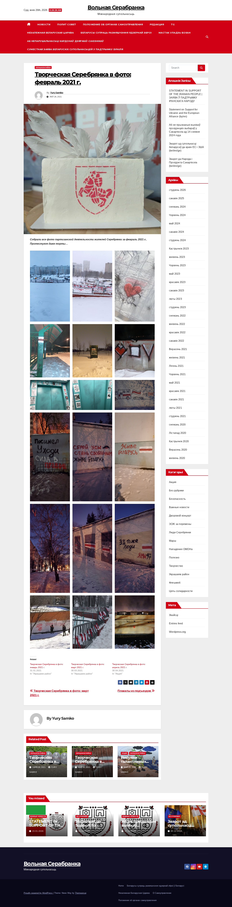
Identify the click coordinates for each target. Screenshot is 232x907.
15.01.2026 (38, 831)
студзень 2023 (177, 307)
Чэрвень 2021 (177, 374)
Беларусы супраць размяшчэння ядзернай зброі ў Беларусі (155, 886)
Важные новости (179, 507)
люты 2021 (175, 407)
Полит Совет (66, 24)
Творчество (176, 566)
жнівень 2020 (177, 458)
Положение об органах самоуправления (113, 24)
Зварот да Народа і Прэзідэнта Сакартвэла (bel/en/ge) (183, 162)
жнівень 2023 (177, 257)
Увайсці (173, 615)
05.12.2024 (176, 831)
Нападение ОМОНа (181, 549)
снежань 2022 (177, 315)
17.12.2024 (130, 831)
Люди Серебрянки (180, 532)
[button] (207, 37)
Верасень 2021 (178, 349)
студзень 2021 (177, 416)
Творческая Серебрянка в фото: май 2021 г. (91, 761)
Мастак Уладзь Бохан (175, 32)
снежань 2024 (177, 206)
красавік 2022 (177, 332)
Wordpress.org (177, 631)
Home (121, 886)
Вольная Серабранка (116, 7)
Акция (124, 753)
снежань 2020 (177, 424)
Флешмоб (174, 582)
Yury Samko (56, 92)
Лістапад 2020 (177, 433)
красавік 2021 (177, 391)
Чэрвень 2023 (177, 265)
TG (173, 24)
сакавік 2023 (176, 290)
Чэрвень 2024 (177, 215)
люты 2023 (175, 299)
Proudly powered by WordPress (38, 893)
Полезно (174, 557)
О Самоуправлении (162, 893)
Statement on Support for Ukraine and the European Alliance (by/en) (184, 113)
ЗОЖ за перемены (180, 524)
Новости (44, 24)
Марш (172, 540)
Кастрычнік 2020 (179, 441)
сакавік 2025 (176, 198)
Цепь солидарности (181, 591)
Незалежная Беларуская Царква (50, 32)
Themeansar (80, 893)
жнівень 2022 (177, 324)
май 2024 (174, 223)
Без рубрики (176, 490)
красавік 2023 (177, 282)
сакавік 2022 (176, 340)
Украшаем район (43, 67)
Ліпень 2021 (176, 366)
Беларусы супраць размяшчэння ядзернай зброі (116, 32)
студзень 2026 (177, 190)
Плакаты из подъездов (135, 690)
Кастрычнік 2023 (179, 248)
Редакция (157, 24)
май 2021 (174, 382)
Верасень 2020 (178, 449)
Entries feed (176, 623)
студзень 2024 (177, 240)
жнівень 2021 (177, 357)
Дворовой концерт (180, 515)
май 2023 (174, 273)
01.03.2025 (84, 831)
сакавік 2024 (176, 232)
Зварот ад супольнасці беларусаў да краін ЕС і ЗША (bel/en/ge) (186, 147)
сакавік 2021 (176, 399)
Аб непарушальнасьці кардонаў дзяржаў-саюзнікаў (65, 41)
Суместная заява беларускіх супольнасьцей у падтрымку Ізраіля (75, 49)
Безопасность (177, 499)
